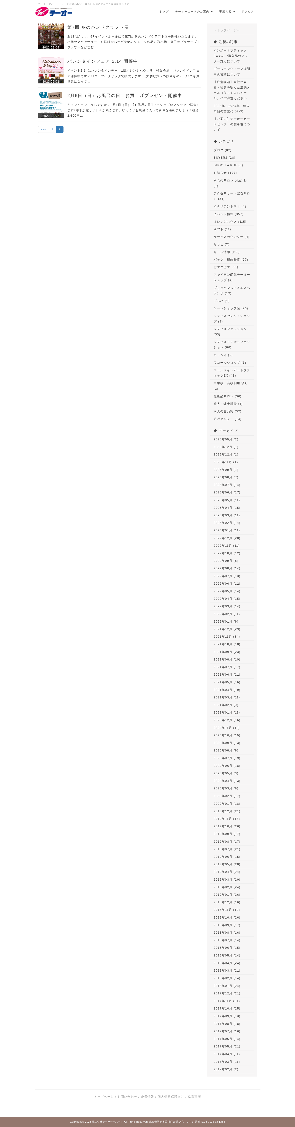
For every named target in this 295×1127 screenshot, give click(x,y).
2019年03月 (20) (227, 879)
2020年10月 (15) (227, 735)
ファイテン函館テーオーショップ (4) (232, 277)
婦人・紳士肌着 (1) (228, 403)
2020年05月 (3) (226, 773)
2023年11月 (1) (226, 462)
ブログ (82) (223, 150)
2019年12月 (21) (227, 811)
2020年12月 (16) (227, 720)
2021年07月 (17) (227, 667)
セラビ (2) (222, 244)
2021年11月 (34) (227, 636)
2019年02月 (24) (227, 887)
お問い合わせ (127, 1096)
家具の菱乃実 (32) (227, 411)
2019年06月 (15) (227, 856)
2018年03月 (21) (227, 970)
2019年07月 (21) (227, 849)
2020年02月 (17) (227, 796)
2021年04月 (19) (227, 690)
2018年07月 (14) (227, 940)
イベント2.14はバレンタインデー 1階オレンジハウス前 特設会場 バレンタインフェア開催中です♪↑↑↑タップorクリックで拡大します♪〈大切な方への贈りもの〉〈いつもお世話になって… (133, 76)
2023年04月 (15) (227, 507)
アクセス (247, 11)
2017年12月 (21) (227, 993)
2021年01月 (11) (227, 712)
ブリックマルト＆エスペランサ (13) (232, 290)
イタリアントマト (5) (230, 206)
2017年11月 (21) (227, 1001)
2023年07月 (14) (227, 485)
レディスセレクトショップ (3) (232, 318)
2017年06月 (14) (227, 1039)
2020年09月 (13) (227, 743)
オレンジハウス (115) (230, 221)
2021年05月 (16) (227, 682)
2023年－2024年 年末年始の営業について (232, 108)
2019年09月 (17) (227, 834)
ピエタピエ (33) (226, 267)
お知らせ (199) (225, 172)
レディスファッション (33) (230, 331)
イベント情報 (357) (229, 214)
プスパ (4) (222, 300)
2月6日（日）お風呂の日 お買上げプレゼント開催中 (124, 95)
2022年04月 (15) (227, 598)
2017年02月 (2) (226, 1069)
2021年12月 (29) (227, 629)
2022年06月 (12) (227, 583)
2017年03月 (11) (227, 1061)
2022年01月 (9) (226, 621)
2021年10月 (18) (227, 644)
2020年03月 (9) (226, 788)
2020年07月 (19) (227, 758)
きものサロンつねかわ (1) (230, 183)
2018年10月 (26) (227, 917)
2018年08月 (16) (227, 932)
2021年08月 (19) (227, 659)
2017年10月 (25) (227, 1008)
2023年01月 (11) (227, 530)
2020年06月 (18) (227, 765)
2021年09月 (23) (227, 652)
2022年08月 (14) (227, 568)
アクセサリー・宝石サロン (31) (232, 196)
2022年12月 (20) (227, 538)
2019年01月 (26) (227, 894)
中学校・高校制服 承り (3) (231, 385)
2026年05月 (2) (226, 439)
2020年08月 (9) (226, 750)
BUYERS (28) (224, 157)
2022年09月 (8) (226, 560)
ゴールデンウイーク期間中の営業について (232, 71)
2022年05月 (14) (227, 591)
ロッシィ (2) (223, 355)
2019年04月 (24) (227, 871)
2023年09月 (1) (226, 469)
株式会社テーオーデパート (107, 1121)
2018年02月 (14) (227, 978)
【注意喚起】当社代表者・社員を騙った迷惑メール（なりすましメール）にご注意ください (232, 90)
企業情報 (147, 1096)
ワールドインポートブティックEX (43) (232, 372)
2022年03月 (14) (227, 606)
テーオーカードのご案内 (193, 11)
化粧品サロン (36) (227, 396)
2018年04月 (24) (227, 963)
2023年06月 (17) (227, 492)
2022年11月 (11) (226, 545)
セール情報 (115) (227, 252)
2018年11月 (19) (227, 909)
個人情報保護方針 (171, 1096)
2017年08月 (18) (227, 1023)
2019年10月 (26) (227, 826)
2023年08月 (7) (226, 477)
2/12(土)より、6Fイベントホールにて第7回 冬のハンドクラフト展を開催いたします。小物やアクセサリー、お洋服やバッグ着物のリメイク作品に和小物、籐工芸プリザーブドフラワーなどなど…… (133, 42)
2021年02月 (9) (226, 705)
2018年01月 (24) (227, 986)
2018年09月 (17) (227, 925)
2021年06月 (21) (227, 674)
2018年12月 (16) (227, 902)
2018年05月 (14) (227, 955)
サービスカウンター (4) (231, 236)
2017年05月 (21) (227, 1046)
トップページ (104, 1096)
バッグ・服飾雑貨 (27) (231, 259)
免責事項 (194, 1096)
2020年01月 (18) (227, 803)
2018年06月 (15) (227, 947)
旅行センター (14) (227, 419)
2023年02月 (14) (227, 522)
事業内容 (226, 11)
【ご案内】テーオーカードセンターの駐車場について (232, 124)
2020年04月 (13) (227, 781)
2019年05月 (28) (227, 864)
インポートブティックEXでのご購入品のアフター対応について (231, 56)
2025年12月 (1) (226, 447)
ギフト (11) (222, 229)
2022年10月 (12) (227, 553)
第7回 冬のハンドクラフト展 (98, 27)
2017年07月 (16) (227, 1031)
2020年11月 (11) (226, 727)
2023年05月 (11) (227, 500)
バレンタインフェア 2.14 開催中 (102, 61)
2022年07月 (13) (227, 576)
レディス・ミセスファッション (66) (232, 344)
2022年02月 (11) (227, 614)
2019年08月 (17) (227, 841)
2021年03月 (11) (227, 697)
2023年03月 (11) (227, 515)
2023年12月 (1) (226, 454)
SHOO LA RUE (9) (228, 165)
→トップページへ (227, 30)
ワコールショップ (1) (230, 362)
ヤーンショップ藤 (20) (231, 308)
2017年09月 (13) (227, 1016)
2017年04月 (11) (227, 1054)
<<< (43, 129)
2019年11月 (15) (227, 818)
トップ (164, 11)
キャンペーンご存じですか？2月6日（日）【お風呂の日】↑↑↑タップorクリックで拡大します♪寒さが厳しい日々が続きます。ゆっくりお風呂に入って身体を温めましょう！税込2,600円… (133, 110)
